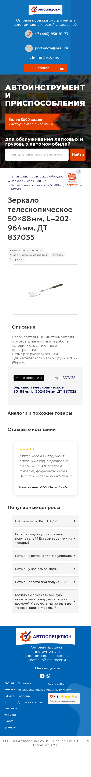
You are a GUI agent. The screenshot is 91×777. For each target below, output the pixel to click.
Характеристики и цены (25, 250)
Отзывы (58, 254)
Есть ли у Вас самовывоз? (36, 569)
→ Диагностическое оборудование (45, 176)
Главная (13, 176)
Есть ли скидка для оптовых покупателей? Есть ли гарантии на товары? (43, 538)
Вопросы (16, 259)
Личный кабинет (45, 58)
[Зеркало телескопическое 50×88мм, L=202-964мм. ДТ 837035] (45, 289)
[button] (45, 68)
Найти (78, 155)
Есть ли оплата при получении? (41, 582)
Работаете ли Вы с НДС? (36, 521)
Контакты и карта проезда (9, 721)
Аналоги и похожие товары (28, 254)
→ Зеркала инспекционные (27, 181)
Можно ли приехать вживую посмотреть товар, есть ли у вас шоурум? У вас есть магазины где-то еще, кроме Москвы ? (44, 601)
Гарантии (24, 696)
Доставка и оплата (31, 702)
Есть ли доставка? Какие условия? (43, 556)
